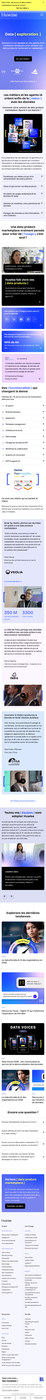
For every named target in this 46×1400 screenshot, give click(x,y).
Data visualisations (7, 1272)
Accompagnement (7, 1243)
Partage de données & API (10, 1287)
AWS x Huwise (29, 1338)
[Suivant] (11, 896)
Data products (6, 1284)
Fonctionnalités (7, 1248)
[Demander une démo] (23, 1193)
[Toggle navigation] (41, 14)
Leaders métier (29, 1260)
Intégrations (5, 1237)
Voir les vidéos (21, 8)
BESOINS (27, 1271)
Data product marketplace (10, 1235)
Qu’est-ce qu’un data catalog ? (11, 1365)
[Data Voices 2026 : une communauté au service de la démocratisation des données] (23, 1045)
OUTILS (4, 1319)
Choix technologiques (8, 1240)
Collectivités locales (31, 1237)
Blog (3, 1337)
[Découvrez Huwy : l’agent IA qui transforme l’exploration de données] (23, 994)
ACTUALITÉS (5, 1334)
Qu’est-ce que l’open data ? (10, 1355)
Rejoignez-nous (30, 1329)
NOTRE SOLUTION (7, 1231)
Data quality (5, 1258)
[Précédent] (4, 896)
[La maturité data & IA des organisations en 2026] (23, 944)
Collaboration (6, 1290)
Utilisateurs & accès (8, 1269)
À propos (28, 1319)
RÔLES (27, 1253)
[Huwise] (9, 14)
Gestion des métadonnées (10, 1261)
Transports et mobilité (31, 1245)
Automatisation (6, 1275)
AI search (4, 1281)
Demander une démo (15, 1206)
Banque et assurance (31, 1248)
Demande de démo (31, 1344)
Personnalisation (7, 1267)
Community (5, 1322)
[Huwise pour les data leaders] (23, 866)
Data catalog (6, 1252)
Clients (27, 1332)
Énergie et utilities (30, 1235)
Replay (4, 1352)
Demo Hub (5, 1328)
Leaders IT (28, 1263)
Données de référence (31, 1302)
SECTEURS (28, 1231)
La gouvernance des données (11, 1362)
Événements (5, 1349)
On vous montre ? (23, 59)
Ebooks (4, 1340)
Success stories (6, 1343)
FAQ (26, 1327)
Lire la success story (12, 581)
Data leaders (29, 1257)
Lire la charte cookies (10, 1390)
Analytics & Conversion (9, 1278)
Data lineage (6, 1264)
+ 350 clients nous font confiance (22, 81)
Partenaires (28, 1335)
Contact (27, 1341)
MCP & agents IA (7, 1292)
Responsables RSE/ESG (32, 1266)
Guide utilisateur (7, 1325)
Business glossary (7, 1255)
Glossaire (4, 1346)
